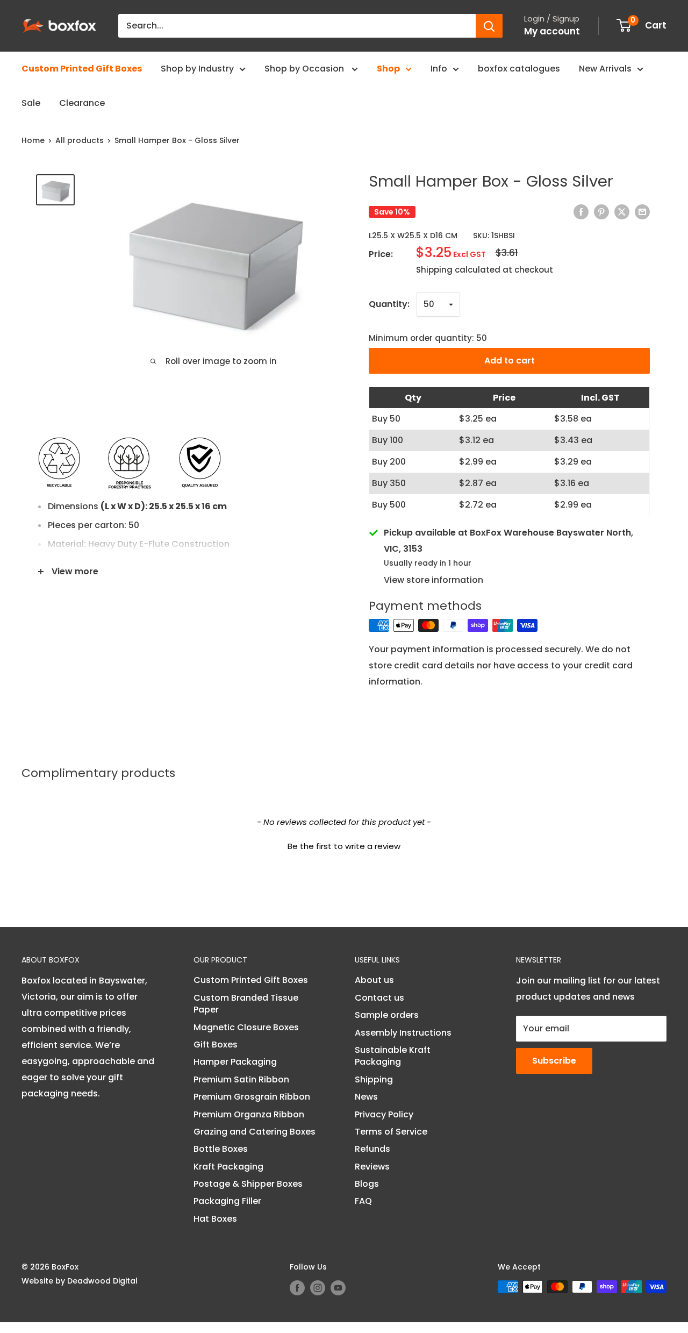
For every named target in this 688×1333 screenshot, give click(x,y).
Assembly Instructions (403, 1033)
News (366, 1096)
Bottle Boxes (221, 1149)
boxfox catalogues (519, 68)
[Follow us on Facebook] (297, 1287)
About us (374, 980)
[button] (344, 845)
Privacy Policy (384, 1114)
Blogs (367, 1184)
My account (552, 31)
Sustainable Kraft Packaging (393, 1056)
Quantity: (389, 304)
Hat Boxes (215, 1219)
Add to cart (509, 360)
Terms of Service (391, 1131)
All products (79, 140)
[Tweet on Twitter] (621, 211)
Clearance (82, 103)
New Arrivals (605, 68)
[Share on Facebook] (581, 211)
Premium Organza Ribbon (249, 1114)
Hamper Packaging (235, 1062)
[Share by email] (642, 211)
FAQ (363, 1201)
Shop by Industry (197, 68)
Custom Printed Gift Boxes (82, 68)
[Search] (489, 26)
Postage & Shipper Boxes (248, 1184)
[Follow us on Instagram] (317, 1287)
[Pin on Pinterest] (601, 211)
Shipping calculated (458, 269)
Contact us (379, 998)
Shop (388, 68)
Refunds (372, 1149)
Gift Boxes (216, 1044)
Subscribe (554, 1060)
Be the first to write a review (344, 846)
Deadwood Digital (102, 1280)
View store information (433, 580)
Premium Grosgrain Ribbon (252, 1096)
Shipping (374, 1079)
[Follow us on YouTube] (338, 1287)
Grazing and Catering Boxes (255, 1131)
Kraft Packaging (228, 1166)
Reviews (372, 1166)
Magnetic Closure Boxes (246, 1027)
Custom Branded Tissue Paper (246, 1004)
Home (33, 140)
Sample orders (387, 1015)
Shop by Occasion (305, 68)
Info (439, 68)
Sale (31, 103)
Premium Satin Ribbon (241, 1079)
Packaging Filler (227, 1201)
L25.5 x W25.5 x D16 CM (413, 235)
